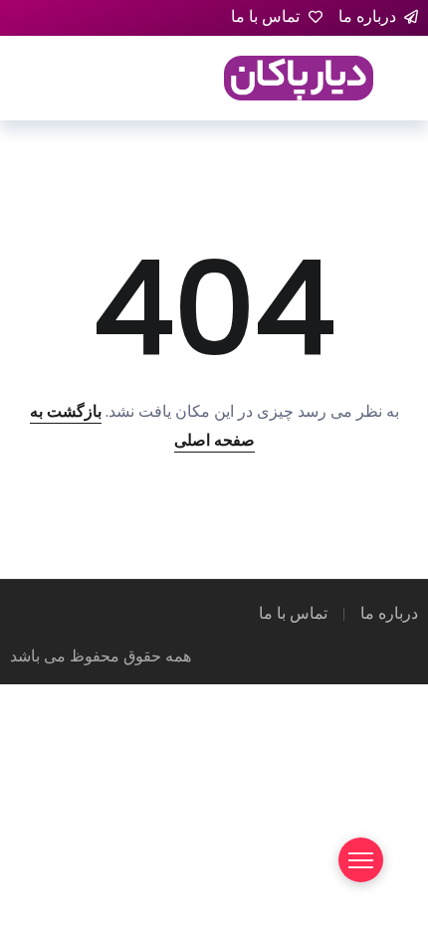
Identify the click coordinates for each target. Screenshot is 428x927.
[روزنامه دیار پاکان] (298, 77)
